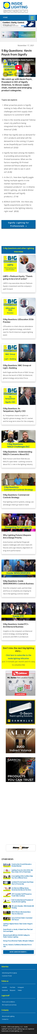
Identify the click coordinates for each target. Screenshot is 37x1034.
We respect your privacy (9, 1005)
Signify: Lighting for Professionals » (18, 224)
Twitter (20, 990)
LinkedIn (4, 987)
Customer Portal (7, 976)
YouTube (12, 987)
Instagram (21, 987)
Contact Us (5, 1019)
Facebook (5, 990)
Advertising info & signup (9, 973)
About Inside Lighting (8, 1016)
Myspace (12, 990)
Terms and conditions (8, 1002)
